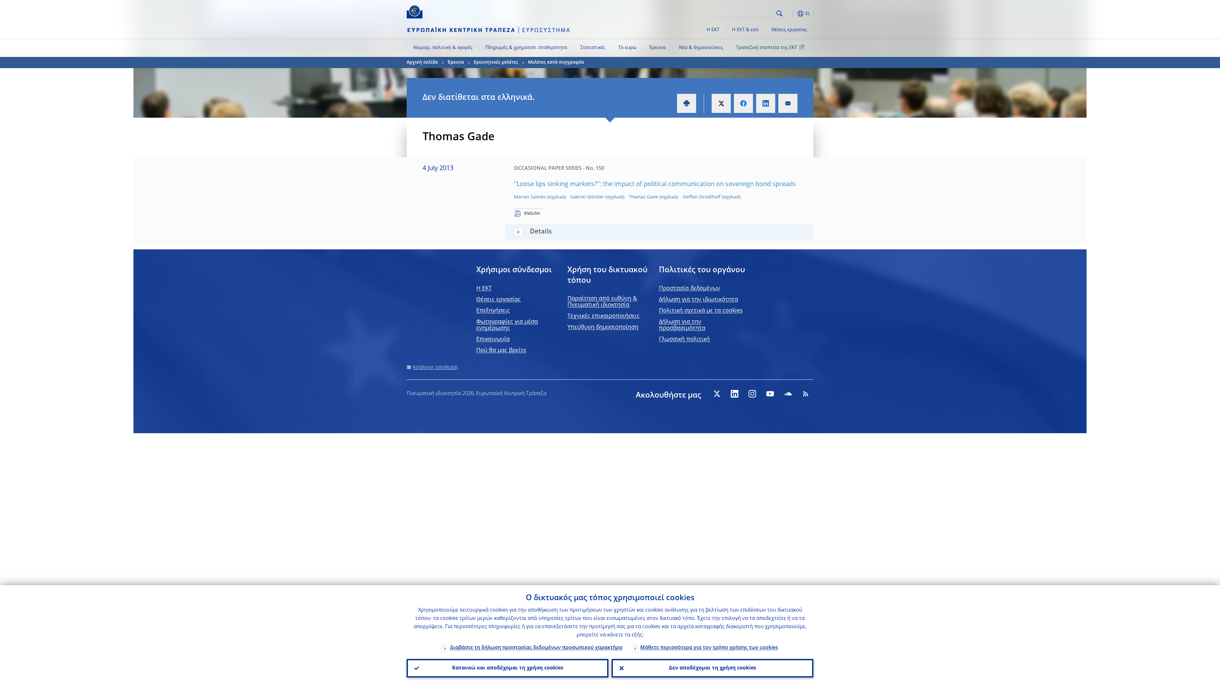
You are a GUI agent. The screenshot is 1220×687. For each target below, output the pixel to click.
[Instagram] (752, 393)
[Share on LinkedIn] (765, 103)
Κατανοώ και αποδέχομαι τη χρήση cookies (507, 668)
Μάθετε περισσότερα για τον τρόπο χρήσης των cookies (709, 647)
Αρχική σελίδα (422, 62)
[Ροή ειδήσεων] (805, 393)
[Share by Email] (787, 103)
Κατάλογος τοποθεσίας (435, 367)
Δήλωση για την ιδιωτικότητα (698, 299)
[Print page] (686, 103)
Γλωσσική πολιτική (684, 339)
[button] (791, 13)
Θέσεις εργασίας (789, 30)
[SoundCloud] (788, 393)
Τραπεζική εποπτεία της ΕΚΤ (766, 47)
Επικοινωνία (493, 339)
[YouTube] (770, 393)
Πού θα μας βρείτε (501, 350)
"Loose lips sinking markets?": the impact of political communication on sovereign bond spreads (655, 184)
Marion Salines (530, 197)
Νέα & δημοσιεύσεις (701, 47)
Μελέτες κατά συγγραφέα (556, 62)
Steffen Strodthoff (701, 197)
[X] (716, 393)
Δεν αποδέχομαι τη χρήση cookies (712, 668)
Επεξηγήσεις (493, 311)
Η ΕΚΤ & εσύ (745, 30)
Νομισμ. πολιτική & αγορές (442, 47)
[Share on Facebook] (743, 103)
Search (779, 13)
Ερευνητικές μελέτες (496, 62)
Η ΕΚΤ (713, 30)
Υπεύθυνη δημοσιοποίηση (602, 327)
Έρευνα (657, 47)
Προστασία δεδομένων (689, 288)
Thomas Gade (643, 197)
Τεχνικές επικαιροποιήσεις (603, 316)
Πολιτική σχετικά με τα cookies (701, 311)
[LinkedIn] (734, 393)
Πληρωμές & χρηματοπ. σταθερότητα (526, 47)
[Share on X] (721, 103)
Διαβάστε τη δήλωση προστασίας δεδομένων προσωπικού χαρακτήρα (536, 647)
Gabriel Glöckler (587, 197)
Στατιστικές (592, 47)
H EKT (484, 288)
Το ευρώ (627, 47)
